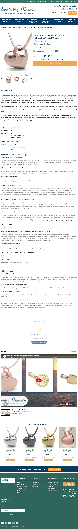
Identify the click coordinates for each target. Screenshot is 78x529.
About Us (19, 482)
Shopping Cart (35, 482)
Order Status (35, 484)
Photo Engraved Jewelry (45, 21)
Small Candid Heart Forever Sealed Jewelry (10, 452)
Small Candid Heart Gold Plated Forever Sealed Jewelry (48, 452)
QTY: (35, 56)
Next (31, 78)
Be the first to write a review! (39, 342)
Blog (18, 492)
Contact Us (50, 486)
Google (49, 220)
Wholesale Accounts (53, 490)
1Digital (22, 526)
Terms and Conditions (22, 486)
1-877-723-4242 (72, 491)
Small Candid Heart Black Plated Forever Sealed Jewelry (29, 452)
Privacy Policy (20, 484)
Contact (50, 1)
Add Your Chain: (38, 48)
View (10, 460)
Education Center (21, 488)
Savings (57, 1)
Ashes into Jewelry (71, 20)
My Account (64, 1)
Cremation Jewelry (6, 20)
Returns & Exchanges (53, 484)
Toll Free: (65, 493)
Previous (2, 78)
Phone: (64, 491)
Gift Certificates (31, 1)
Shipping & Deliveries (53, 482)
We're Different (42, 1)
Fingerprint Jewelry (58, 20)
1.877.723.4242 (69, 8)
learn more (53, 469)
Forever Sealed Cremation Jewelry (32, 21)
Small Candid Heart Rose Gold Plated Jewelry (67, 452)
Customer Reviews (21, 490)
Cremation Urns (19, 20)
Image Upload (35, 486)
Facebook (54, 220)
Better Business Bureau (68, 220)
